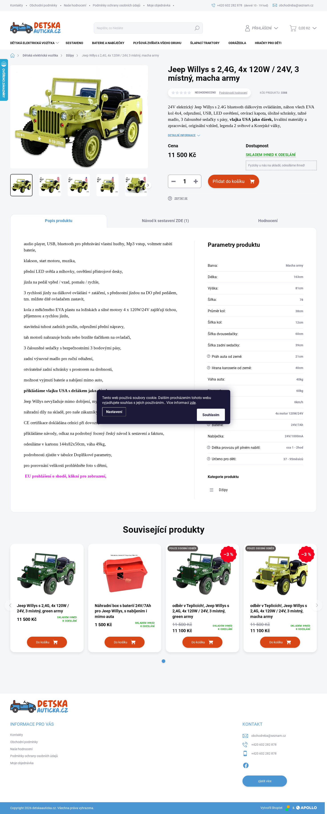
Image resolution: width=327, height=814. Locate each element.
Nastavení (114, 412)
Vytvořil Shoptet (271, 808)
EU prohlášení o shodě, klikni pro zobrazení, (65, 476)
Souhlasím (210, 415)
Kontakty (16, 5)
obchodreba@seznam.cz (268, 735)
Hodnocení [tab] (268, 220)
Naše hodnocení (75, 5)
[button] (163, 661)
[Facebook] (245, 764)
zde (193, 403)
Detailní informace (182, 135)
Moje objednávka (158, 5)
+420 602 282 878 (264, 744)
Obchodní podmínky (43, 5)
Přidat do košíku (228, 181)
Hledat (197, 28)
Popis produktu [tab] (58, 220)
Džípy (223, 490)
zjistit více (264, 781)
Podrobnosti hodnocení (233, 92)
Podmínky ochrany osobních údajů (116, 5)
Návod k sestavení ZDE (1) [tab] (165, 220)
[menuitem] (35, 43)
